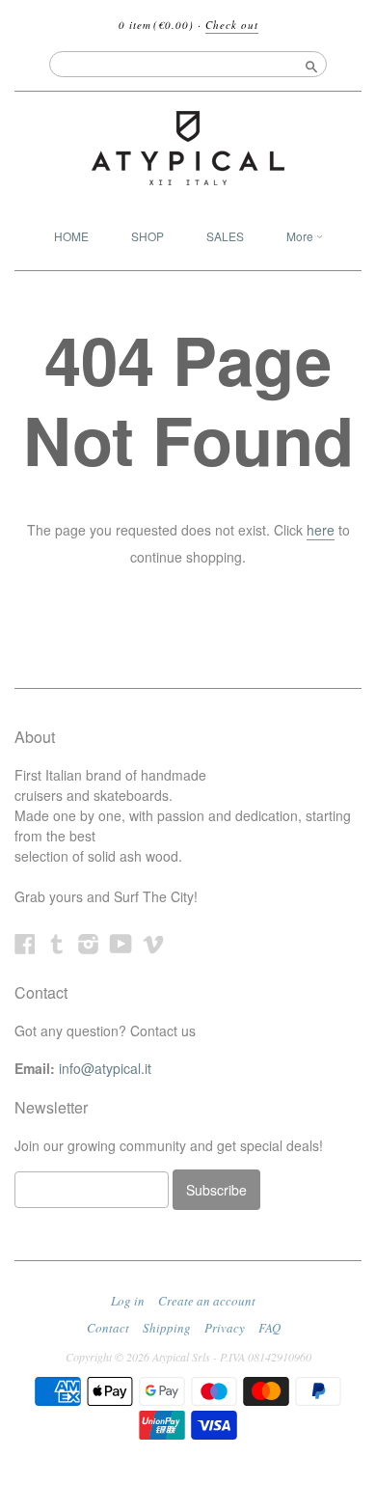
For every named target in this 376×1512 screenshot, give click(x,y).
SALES (225, 236)
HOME (71, 236)
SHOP (147, 236)
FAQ (269, 1327)
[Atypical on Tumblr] (56, 943)
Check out (231, 24)
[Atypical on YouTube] (121, 943)
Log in (128, 1300)
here (321, 529)
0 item (156, 24)
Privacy (224, 1327)
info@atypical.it (105, 1068)
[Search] (311, 63)
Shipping (167, 1327)
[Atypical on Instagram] (88, 943)
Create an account (206, 1300)
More (301, 236)
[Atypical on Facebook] (25, 943)
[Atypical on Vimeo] (153, 943)
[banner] (188, 148)
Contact (108, 1327)
